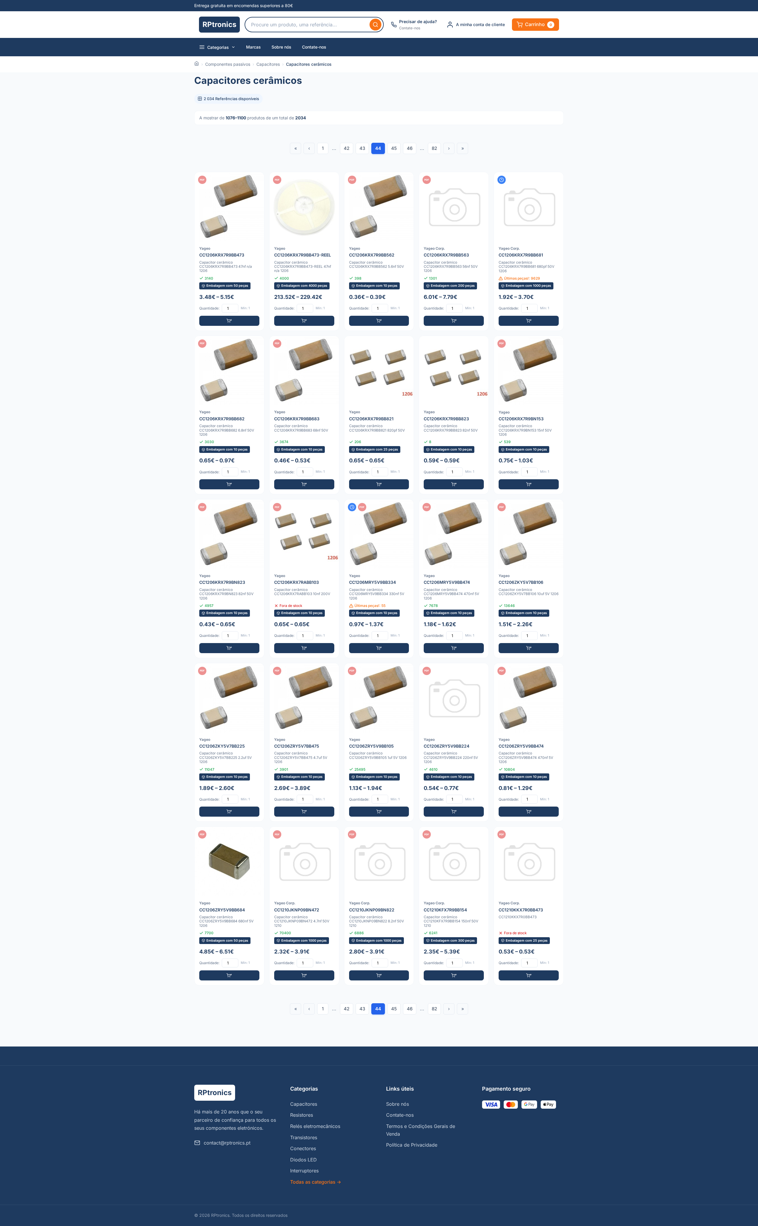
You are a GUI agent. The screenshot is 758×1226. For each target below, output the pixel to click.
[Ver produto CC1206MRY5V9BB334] (379, 578)
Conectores (303, 1148)
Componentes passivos (227, 64)
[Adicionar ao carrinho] (229, 321)
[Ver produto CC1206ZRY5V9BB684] (229, 906)
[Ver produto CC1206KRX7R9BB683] (304, 415)
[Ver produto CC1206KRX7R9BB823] (454, 415)
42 (346, 148)
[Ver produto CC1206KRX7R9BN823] (229, 578)
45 (394, 148)
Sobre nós (281, 46)
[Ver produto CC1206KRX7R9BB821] (379, 415)
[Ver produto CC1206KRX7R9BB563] (454, 251)
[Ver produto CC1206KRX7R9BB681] (528, 251)
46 (409, 148)
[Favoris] (256, 180)
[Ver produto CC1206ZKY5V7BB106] (528, 578)
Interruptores (304, 1171)
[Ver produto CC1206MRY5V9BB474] (454, 578)
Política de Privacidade (411, 1145)
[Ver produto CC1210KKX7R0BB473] (528, 906)
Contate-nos (314, 46)
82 (434, 148)
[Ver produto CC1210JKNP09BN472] (304, 906)
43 (362, 148)
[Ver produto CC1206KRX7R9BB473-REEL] (304, 251)
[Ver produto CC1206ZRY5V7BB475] (304, 742)
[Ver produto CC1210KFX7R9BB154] (454, 906)
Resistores (301, 1115)
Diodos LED (303, 1160)
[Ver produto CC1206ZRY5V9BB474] (528, 742)
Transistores (303, 1137)
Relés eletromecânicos (315, 1126)
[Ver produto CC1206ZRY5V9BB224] (454, 742)
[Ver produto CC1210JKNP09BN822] (379, 906)
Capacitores (268, 64)
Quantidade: (209, 308)
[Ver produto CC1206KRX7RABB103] (304, 578)
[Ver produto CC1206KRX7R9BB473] (229, 251)
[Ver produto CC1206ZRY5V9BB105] (379, 742)
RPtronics (219, 24)
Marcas (253, 46)
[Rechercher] (375, 25)
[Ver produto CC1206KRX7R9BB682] (229, 415)
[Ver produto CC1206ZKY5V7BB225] (229, 742)
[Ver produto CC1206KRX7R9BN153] (528, 415)
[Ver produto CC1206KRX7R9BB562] (379, 251)
